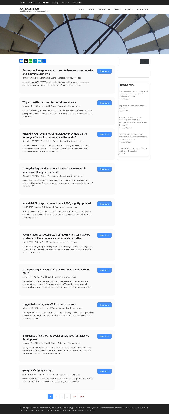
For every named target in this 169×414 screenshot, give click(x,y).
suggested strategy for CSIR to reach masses (49, 304)
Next (82, 396)
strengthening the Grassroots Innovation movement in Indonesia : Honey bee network (54, 170)
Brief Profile (43, 2)
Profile (32, 2)
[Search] (144, 61)
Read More (104, 71)
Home (23, 2)
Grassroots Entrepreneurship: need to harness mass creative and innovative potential (133, 93)
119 (74, 396)
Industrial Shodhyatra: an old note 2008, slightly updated (56, 203)
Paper (64, 2)
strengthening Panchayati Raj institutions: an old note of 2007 (56, 271)
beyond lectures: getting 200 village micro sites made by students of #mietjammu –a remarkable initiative (56, 236)
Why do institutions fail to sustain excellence (49, 102)
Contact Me (77, 2)
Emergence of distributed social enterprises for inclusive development (55, 337)
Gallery (55, 2)
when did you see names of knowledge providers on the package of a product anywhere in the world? (54, 135)
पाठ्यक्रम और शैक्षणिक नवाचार (37, 370)
